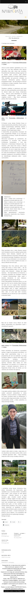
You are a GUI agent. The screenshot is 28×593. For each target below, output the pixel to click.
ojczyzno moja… (5, 540)
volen (13, 36)
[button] (10, 224)
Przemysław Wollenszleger (19, 62)
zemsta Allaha (6, 557)
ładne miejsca (5, 345)
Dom (3, 552)
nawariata (20, 36)
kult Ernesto (4, 533)
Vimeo (4, 64)
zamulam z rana (6, 62)
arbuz (3, 118)
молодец (11, 562)
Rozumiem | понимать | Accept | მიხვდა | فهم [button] (14, 591)
